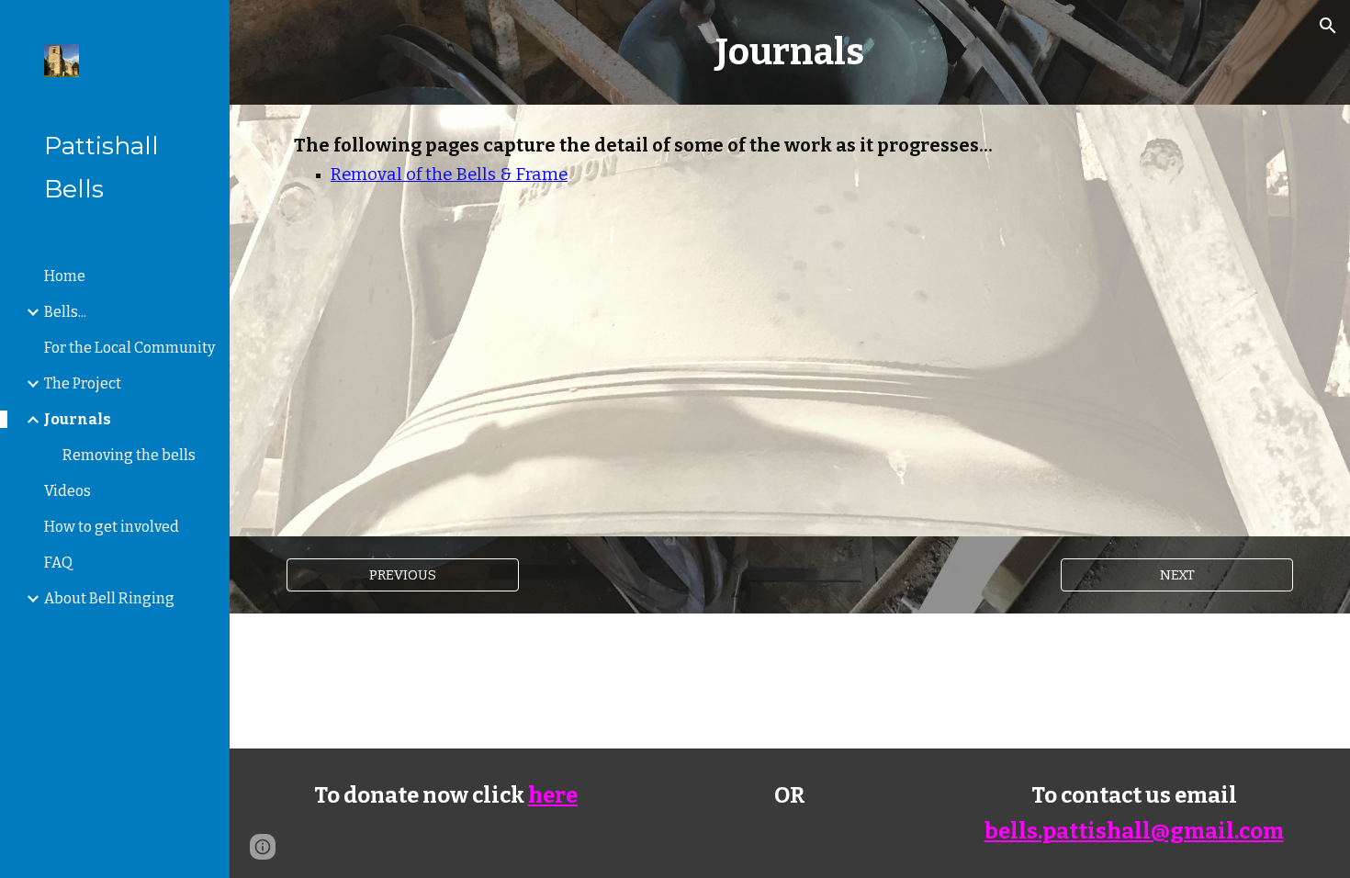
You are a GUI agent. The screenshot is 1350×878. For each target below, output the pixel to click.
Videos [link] (67, 491)
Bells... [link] (65, 312)
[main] (789, 52)
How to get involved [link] (111, 526)
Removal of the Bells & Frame (449, 174)
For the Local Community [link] (129, 347)
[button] (1328, 26)
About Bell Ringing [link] (109, 598)
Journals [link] (77, 419)
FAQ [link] (58, 562)
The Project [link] (82, 383)
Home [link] (64, 276)
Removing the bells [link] (129, 455)
